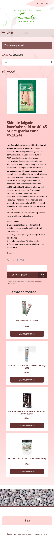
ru (37, 3)
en (47, 3)
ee (42, 3)
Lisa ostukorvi (27, 334)
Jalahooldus (39, 282)
